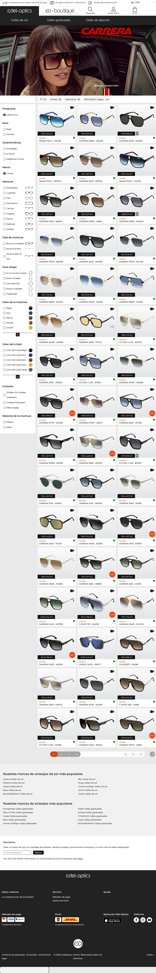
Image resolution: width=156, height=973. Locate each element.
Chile (137, 2)
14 (133, 754)
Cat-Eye (10, 208)
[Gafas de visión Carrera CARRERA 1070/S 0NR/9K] (137, 360)
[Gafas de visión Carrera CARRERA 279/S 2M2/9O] (57, 360)
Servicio (57, 892)
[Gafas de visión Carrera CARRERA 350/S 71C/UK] (97, 320)
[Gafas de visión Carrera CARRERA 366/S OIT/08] (137, 400)
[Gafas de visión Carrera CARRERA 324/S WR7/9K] (57, 602)
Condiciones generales (13, 954)
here (80, 858)
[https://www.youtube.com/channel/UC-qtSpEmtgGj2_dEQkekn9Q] (149, 920)
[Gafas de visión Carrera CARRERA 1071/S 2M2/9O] (97, 682)
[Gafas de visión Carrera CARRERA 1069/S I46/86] (97, 199)
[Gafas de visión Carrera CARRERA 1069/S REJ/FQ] (57, 279)
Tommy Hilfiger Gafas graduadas (20, 823)
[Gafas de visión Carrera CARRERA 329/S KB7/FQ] (57, 682)
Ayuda (107, 892)
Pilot (8, 198)
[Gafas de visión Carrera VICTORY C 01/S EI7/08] (97, 360)
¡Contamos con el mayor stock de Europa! (28, 2)
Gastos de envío (61, 900)
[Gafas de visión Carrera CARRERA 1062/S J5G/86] (57, 561)
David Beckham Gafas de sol (17, 794)
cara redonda (13, 283)
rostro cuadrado (14, 289)
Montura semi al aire (14, 256)
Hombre (10, 134)
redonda (10, 224)
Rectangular (12, 188)
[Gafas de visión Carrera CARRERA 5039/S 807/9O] (57, 441)
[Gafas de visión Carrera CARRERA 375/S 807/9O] (137, 521)
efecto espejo (12, 408)
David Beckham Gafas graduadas (95, 823)
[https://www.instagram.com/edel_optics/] (142, 920)
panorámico (12, 203)
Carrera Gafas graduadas (90, 812)
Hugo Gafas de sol (87, 783)
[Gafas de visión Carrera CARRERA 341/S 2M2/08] (97, 481)
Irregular (10, 214)
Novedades (11, 149)
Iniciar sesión (113, 13)
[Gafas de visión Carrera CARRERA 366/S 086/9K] (97, 561)
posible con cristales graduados (16, 394)
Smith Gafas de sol (88, 790)
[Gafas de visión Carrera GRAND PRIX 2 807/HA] (57, 159)
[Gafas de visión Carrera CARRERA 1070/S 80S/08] (57, 239)
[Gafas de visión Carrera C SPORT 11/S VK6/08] (97, 602)
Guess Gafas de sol (12, 786)
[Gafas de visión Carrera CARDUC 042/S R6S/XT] (97, 642)
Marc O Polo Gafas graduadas (18, 812)
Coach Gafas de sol (88, 794)
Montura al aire (13, 249)
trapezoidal (11, 294)
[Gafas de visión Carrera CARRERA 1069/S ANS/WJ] (137, 199)
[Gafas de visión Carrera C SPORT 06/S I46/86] (137, 682)
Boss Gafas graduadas (14, 819)
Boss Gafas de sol (12, 790)
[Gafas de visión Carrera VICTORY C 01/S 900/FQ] (137, 320)
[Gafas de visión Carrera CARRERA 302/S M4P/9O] (97, 239)
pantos (9, 219)
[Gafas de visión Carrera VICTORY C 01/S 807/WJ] (137, 441)
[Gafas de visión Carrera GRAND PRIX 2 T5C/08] (57, 118)
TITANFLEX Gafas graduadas (92, 816)
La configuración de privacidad (17, 897)
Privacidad (31, 954)
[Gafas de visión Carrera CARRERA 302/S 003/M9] (137, 118)
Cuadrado (11, 193)
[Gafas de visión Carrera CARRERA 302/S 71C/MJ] (57, 521)
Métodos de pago (61, 897)
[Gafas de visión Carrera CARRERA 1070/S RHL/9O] (137, 239)
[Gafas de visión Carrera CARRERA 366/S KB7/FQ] (97, 441)
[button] (19, 11)
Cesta (134, 13)
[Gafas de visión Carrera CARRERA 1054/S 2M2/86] (57, 320)
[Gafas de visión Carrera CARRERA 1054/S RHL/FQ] (137, 602)
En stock (10, 154)
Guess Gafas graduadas (15, 816)
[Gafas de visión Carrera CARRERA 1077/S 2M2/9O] (57, 400)
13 (126, 754)
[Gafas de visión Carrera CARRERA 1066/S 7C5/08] (137, 279)
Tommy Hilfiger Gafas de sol (92, 786)
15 (141, 754)
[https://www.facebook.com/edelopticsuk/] (136, 920)
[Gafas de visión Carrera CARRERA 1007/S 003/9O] (97, 521)
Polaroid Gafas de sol (14, 783)
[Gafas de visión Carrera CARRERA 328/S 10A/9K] (137, 481)
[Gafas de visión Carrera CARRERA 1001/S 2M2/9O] (57, 642)
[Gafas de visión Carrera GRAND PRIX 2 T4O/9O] (137, 159)
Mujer (9, 129)
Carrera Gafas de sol (13, 779)
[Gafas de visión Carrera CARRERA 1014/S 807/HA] (97, 722)
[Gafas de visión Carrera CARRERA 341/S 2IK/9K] (137, 561)
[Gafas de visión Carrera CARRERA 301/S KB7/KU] (57, 481)
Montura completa (15, 243)
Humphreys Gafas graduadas (18, 808)
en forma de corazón (16, 273)
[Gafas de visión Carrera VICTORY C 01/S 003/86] (57, 722)
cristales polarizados (15, 402)
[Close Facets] (17, 99)
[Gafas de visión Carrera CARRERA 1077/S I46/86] (137, 722)
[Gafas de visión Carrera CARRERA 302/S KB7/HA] (97, 159)
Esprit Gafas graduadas (90, 808)
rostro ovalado (13, 278)
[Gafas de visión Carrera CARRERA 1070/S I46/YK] (97, 400)
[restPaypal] (20, 919)
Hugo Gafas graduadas (89, 819)
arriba (150, 954)
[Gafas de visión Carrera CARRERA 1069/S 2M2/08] (97, 118)
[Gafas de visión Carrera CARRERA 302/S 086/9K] (57, 199)
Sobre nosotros (10, 892)
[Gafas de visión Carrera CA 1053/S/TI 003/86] (137, 642)
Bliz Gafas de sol (86, 779)
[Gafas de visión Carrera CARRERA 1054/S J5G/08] (97, 279)
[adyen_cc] (4, 919)
